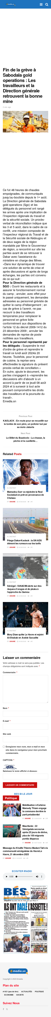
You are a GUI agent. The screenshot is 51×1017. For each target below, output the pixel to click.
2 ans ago (7, 107)
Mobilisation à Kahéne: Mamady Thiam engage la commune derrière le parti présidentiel (34, 809)
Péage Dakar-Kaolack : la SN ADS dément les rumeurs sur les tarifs (24, 542)
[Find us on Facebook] (3, 1009)
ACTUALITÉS (26, 991)
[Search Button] (46, 4)
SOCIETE (20, 994)
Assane (12, 502)
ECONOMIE (8, 994)
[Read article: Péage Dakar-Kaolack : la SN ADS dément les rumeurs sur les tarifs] (25, 524)
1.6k (46, 843)
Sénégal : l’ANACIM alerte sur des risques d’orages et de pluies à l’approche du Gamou (24, 589)
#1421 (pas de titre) (10, 991)
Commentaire (10, 672)
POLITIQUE (39, 991)
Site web (7, 733)
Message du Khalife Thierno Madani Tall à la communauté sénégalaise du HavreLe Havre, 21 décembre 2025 (25, 851)
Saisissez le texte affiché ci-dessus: (20, 771)
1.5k (31, 547)
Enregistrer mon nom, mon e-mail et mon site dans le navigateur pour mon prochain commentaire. (26, 749)
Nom (6, 708)
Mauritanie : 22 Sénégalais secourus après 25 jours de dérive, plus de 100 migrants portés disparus (35, 832)
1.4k (31, 502)
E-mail (7, 720)
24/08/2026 (22, 502)
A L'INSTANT (11, 488)
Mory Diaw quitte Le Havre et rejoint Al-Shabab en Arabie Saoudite (25, 636)
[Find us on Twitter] (7, 1009)
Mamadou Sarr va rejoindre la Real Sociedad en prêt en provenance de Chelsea (25, 495)
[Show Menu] (41, 4)
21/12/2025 (18, 858)
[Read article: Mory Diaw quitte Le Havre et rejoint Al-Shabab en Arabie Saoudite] (25, 618)
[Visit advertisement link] (25, 919)
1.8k (26, 858)
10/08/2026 (37, 818)
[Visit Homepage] (10, 4)
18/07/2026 (37, 843)
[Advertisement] (25, 37)
